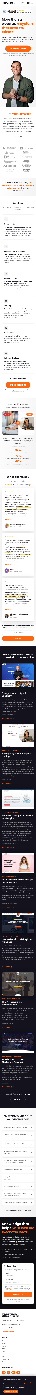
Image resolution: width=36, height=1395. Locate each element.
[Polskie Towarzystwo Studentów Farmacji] (18, 1043)
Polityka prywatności (25, 1383)
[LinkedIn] (13, 1372)
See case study (7, 718)
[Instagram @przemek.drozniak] (4, 1372)
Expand (7, 519)
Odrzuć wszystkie (10, 1387)
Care (3, 1351)
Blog (3, 1357)
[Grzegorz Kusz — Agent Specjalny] (18, 675)
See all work (18, 1099)
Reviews (4, 1354)
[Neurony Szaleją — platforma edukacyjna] (18, 799)
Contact (4, 1362)
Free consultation (8, 1331)
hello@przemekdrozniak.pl (11, 1324)
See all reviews (18, 633)
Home (4, 1341)
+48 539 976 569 (7, 1328)
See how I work (18, 48)
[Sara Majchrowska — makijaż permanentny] (18, 863)
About (4, 1343)
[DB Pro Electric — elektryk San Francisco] (18, 923)
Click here (27, 1210)
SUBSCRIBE (17, 1294)
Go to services (18, 384)
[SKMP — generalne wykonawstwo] (18, 984)
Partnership (5, 1359)
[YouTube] (8, 1372)
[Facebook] (18, 1372)
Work (3, 1349)
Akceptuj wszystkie (11, 1391)
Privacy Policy (9, 1290)
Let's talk (18, 638)
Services (4, 1346)
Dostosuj (22, 1387)
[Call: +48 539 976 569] (23, 3)
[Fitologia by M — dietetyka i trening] (18, 735)
